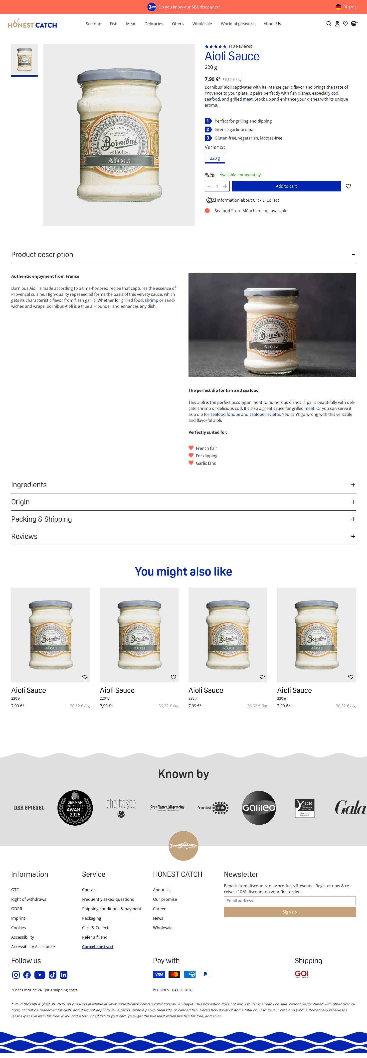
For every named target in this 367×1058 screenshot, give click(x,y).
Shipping (308, 961)
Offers (178, 23)
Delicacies (154, 23)
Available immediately (240, 174)
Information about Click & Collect (248, 200)
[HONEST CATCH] (36, 24)
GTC (15, 890)
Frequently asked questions (108, 899)
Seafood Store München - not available (251, 210)
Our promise (165, 899)
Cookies (18, 927)
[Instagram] (16, 975)
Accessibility (22, 937)
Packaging (91, 918)
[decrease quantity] (209, 186)
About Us (272, 23)
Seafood (93, 23)
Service (93, 875)
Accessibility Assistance (33, 946)
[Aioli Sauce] (50, 635)
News (158, 918)
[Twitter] (53, 975)
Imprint (18, 918)
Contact (89, 890)
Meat (131, 23)
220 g (215, 158)
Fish (113, 23)
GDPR (16, 908)
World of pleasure (238, 23)
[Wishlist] (345, 23)
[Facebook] (27, 975)
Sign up (290, 912)
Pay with (166, 961)
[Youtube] (40, 975)
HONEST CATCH (177, 875)
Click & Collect (95, 927)
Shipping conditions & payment (111, 908)
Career (159, 908)
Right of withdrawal (29, 899)
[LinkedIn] (64, 975)
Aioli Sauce (28, 690)
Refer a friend (95, 937)
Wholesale (202, 23)
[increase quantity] (225, 186)
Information (29, 875)
